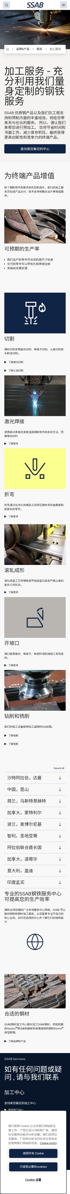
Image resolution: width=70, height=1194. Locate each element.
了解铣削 (13, 744)
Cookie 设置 (33, 1179)
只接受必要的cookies (33, 1166)
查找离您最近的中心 (35, 149)
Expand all (59, 768)
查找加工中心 (15, 1109)
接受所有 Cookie (33, 1153)
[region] (33, 1152)
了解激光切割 (15, 362)
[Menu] (63, 5)
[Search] (6, 5)
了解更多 (13, 443)
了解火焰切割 (15, 370)
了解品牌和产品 (17, 1041)
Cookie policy (48, 1143)
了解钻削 (13, 735)
